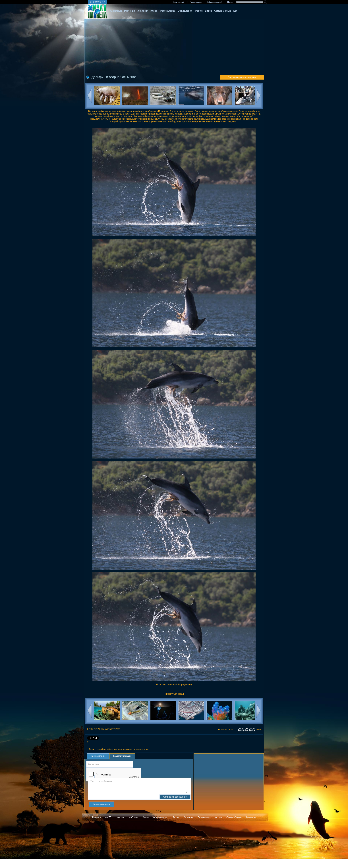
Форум (199, 10)
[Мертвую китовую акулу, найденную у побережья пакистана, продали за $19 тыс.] (219, 96)
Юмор (154, 10)
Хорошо (250, 729)
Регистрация (196, 2)
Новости (120, 817)
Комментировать (122, 756)
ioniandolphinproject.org (180, 684)
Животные (116, 10)
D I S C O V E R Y (97, 2)
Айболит (133, 817)
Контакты (251, 817)
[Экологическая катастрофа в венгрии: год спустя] (191, 96)
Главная (96, 817)
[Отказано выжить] (247, 96)
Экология (142, 10)
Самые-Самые (222, 10)
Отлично (254, 729)
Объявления (185, 10)
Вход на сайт (179, 2)
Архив (176, 817)
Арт (235, 10)
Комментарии (98, 756)
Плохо (243, 729)
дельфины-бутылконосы (109, 749)
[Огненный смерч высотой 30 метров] (107, 96)
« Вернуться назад (174, 694)
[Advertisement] (174, 45)
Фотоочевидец (160, 817)
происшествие (141, 749)
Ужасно (239, 729)
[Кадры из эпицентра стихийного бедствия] (135, 96)
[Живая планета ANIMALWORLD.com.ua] (95, 11)
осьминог (127, 749)
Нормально (246, 729)
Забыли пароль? (214, 2)
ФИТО (108, 817)
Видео (208, 10)
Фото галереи (167, 10)
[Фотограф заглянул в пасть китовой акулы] (163, 96)
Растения (129, 10)
